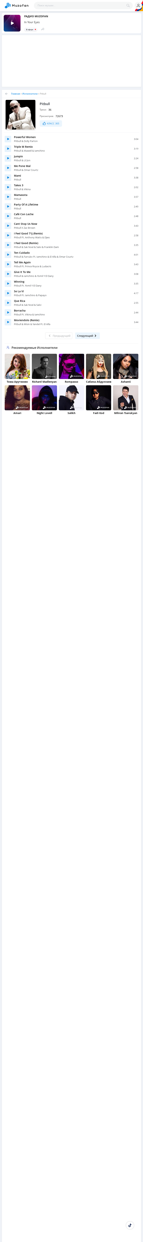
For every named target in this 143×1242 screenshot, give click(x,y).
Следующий (85, 335)
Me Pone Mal (22, 166)
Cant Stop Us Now (25, 224)
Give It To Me (22, 272)
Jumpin (18, 156)
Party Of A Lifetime (26, 204)
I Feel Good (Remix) (26, 243)
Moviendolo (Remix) (26, 320)
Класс (53, 123)
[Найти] (129, 5)
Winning (19, 281)
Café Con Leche (24, 214)
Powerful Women (25, 137)
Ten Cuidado (22, 252)
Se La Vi (19, 291)
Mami (17, 175)
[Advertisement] (71, 61)
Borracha (20, 310)
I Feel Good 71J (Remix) (28, 233)
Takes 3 (18, 185)
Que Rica (19, 301)
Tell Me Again (22, 262)
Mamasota (20, 195)
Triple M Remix (23, 146)
